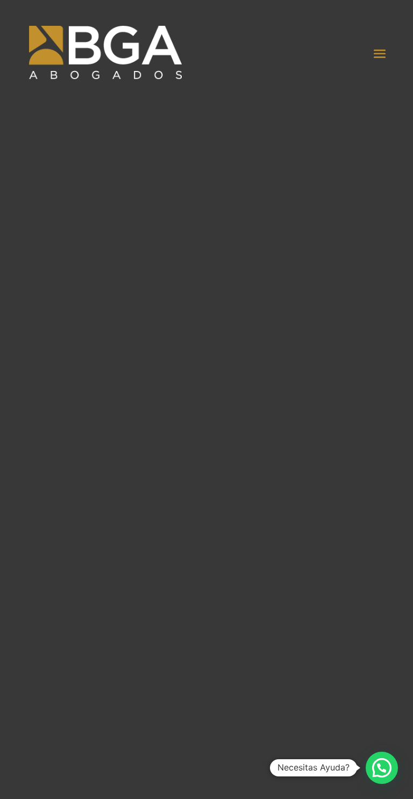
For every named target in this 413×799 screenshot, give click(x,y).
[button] (382, 768)
